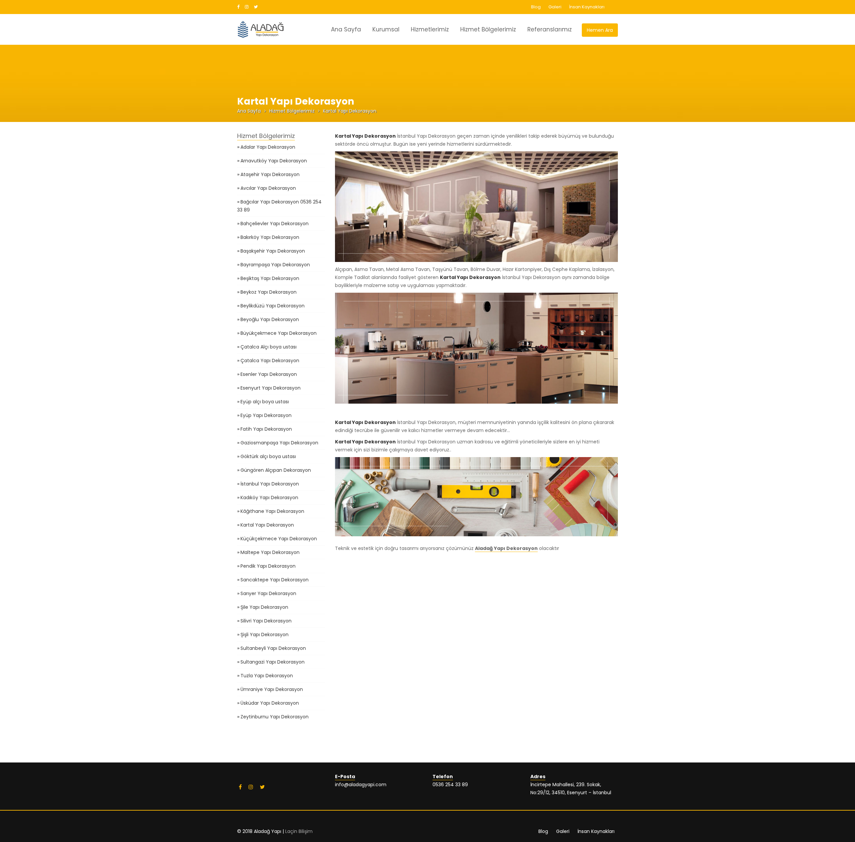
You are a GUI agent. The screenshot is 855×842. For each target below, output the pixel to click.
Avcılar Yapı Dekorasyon (268, 188)
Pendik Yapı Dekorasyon (268, 566)
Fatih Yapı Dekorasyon (266, 429)
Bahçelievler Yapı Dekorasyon (274, 223)
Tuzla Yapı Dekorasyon (266, 675)
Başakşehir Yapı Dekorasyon (272, 251)
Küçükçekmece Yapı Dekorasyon (278, 538)
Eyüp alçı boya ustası (264, 401)
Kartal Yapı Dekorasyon (267, 525)
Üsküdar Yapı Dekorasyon (269, 703)
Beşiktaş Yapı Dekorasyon (269, 278)
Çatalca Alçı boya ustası (268, 346)
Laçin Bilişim (299, 831)
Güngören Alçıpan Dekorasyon (275, 470)
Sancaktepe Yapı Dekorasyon (274, 579)
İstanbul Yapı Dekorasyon (269, 483)
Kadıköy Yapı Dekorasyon (269, 497)
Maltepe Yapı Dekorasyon (270, 552)
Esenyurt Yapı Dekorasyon (270, 388)
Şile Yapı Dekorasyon (264, 607)
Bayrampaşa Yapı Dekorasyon (275, 264)
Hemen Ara (600, 30)
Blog (536, 7)
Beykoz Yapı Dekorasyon (268, 292)
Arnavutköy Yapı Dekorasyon (273, 160)
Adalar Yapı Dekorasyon (267, 147)
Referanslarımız (549, 29)
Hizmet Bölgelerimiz (488, 29)
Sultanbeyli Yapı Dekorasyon (273, 648)
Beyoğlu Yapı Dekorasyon (269, 319)
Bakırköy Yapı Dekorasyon (269, 237)
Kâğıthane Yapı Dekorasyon (272, 511)
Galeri (554, 7)
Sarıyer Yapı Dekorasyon (268, 593)
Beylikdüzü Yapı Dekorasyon (272, 305)
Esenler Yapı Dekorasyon (268, 374)
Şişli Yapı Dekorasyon (264, 634)
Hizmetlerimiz (430, 29)
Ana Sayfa (346, 29)
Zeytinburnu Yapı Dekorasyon (274, 716)
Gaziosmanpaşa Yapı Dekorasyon (279, 442)
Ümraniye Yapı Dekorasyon (271, 689)
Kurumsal (385, 29)
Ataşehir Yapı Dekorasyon (270, 174)
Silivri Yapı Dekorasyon (266, 620)
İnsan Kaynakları (587, 7)
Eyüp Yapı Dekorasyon (266, 415)
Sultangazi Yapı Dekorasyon (272, 662)
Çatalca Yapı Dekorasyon (269, 360)
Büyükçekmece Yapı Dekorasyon (278, 333)
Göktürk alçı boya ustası (268, 456)
